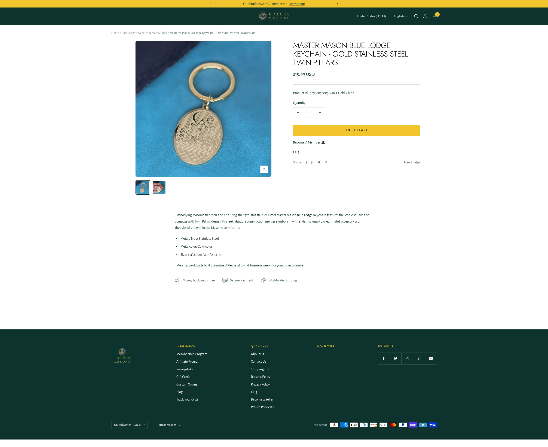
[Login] (425, 16)
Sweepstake (184, 369)
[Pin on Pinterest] (312, 162)
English (399, 16)
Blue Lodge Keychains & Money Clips (144, 32)
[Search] (416, 16)
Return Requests (262, 407)
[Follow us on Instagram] (407, 358)
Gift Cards (183, 376)
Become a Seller (262, 399)
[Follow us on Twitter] (395, 358)
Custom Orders (186, 384)
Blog (179, 392)
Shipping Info (260, 369)
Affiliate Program (188, 361)
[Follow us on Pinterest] (419, 358)
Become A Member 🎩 (309, 142)
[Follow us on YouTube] (431, 358)
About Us (257, 354)
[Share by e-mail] (326, 162)
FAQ (296, 152)
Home (115, 32)
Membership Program (191, 354)
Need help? (412, 162)
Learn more (297, 4)
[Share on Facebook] (306, 162)
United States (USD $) (371, 16)
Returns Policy (260, 376)
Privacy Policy (260, 384)
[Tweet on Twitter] (319, 162)
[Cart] (434, 16)
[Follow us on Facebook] (384, 358)
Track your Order (188, 399)
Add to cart (356, 130)
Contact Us (258, 361)
